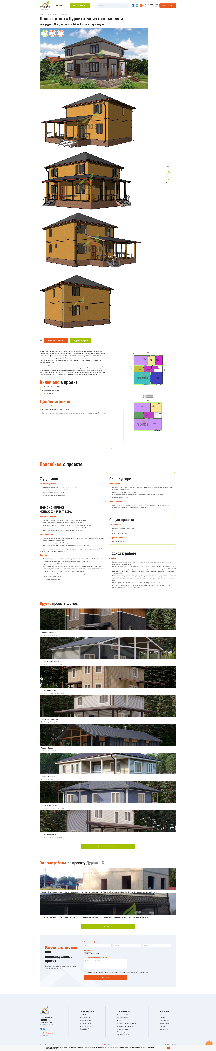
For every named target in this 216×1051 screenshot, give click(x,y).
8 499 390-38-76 (151, 4)
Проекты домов (79, 5)
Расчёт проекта (168, 5)
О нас (162, 1015)
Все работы (108, 926)
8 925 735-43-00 (151, 6)
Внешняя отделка (122, 1032)
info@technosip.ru (46, 1033)
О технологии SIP (122, 1015)
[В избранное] (41, 340)
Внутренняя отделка (123, 1029)
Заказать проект (56, 340)
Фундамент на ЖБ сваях (125, 1026)
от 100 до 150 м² (85, 1020)
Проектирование (122, 1017)
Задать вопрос (80, 340)
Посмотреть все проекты (108, 847)
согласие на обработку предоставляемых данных (135, 972)
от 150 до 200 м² (85, 1023)
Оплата (162, 1017)
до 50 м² (83, 1015)
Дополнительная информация (95, 957)
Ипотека (162, 1026)
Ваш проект (88, 950)
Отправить (106, 978)
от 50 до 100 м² (85, 1017)
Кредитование (164, 1023)
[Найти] (125, 5)
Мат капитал (164, 1029)
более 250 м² (84, 1029)
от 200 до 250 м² (85, 1026)
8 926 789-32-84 (46, 1022)
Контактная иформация (93, 942)
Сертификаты (164, 1020)
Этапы (119, 1020)
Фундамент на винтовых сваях (127, 1023)
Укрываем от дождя (123, 1035)
